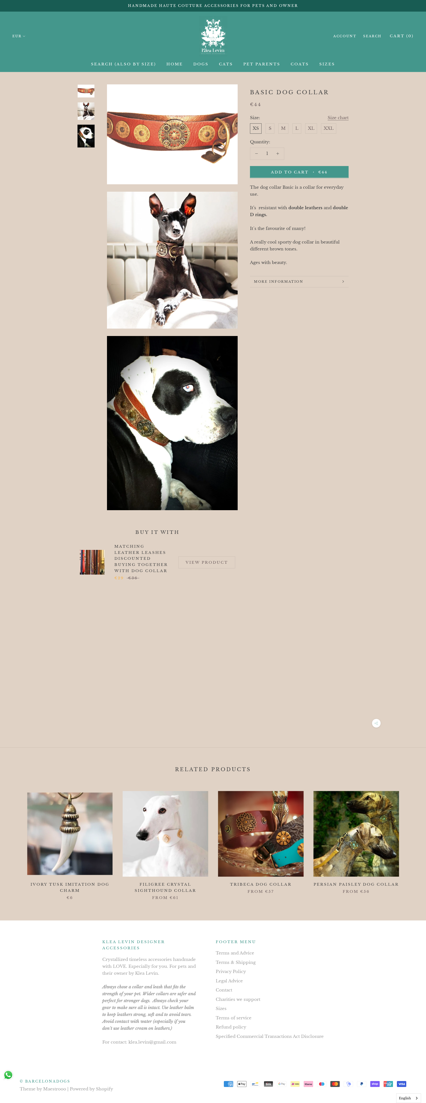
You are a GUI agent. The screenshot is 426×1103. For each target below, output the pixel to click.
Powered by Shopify (91, 1089)
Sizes (221, 1008)
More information (278, 282)
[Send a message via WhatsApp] (8, 1075)
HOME (174, 64)
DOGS (201, 64)
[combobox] (408, 1098)
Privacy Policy (231, 971)
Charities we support (238, 999)
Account (344, 36)
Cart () (402, 36)
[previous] (15, 840)
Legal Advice (229, 981)
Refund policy (231, 1027)
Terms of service (233, 1018)
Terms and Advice (235, 953)
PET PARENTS (261, 64)
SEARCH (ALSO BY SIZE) (123, 64)
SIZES (327, 64)
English (405, 1098)
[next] (410, 840)
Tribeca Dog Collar (261, 884)
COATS (300, 64)
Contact (224, 990)
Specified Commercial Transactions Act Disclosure (270, 1036)
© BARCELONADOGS (45, 1081)
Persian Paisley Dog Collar (356, 884)
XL (311, 128)
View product (207, 562)
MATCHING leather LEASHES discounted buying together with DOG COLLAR (141, 558)
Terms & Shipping (236, 962)
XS (256, 128)
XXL (329, 128)
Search (372, 36)
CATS (226, 64)
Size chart (338, 117)
